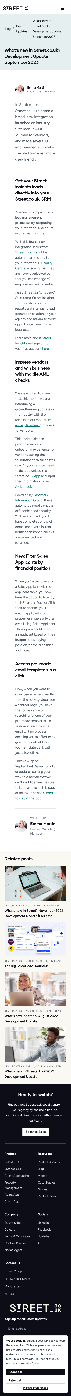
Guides (42, 1189)
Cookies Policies (15, 1243)
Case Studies (46, 1182)
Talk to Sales (13, 1222)
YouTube (43, 1236)
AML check (23, 486)
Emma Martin (36, 87)
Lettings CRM (14, 1169)
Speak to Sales (36, 1131)
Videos (42, 1175)
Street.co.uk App (27, 476)
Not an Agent (13, 1250)
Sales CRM (12, 1162)
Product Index (47, 1196)
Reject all (15, 1380)
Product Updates (49, 1162)
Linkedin (43, 1222)
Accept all (16, 1372)
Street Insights (33, 233)
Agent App (12, 1194)
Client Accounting (17, 1175)
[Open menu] (62, 8)
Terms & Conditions (17, 1236)
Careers (10, 1229)
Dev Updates (21, 28)
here (45, 348)
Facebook (44, 1229)
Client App (12, 1201)
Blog (7, 29)
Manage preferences (35, 1387)
